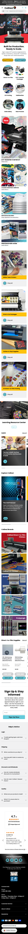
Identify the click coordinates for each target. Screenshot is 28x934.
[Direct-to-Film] (8, 70)
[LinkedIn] (20, 860)
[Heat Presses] (20, 104)
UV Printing (8, 95)
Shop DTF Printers (8, 60)
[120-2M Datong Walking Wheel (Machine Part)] (7, 650)
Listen (5, 518)
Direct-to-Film (8, 77)
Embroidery (8, 111)
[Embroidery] (8, 104)
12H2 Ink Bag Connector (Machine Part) (19, 658)
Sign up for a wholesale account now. (16, 3)
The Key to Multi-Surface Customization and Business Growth (12, 454)
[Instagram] (11, 860)
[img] (14, 819)
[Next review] (25, 840)
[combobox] (14, 11)
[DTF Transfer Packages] (20, 70)
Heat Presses (20, 111)
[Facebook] (7, 860)
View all (24, 433)
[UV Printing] (8, 88)
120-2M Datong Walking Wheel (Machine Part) (7, 658)
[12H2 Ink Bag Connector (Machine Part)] (20, 650)
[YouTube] (16, 860)
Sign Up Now (14, 717)
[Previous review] (3, 840)
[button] (25, 7)
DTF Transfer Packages (20, 78)
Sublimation (20, 95)
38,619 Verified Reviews (14, 821)
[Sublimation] (20, 88)
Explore (14, 427)
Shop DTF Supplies (20, 60)
